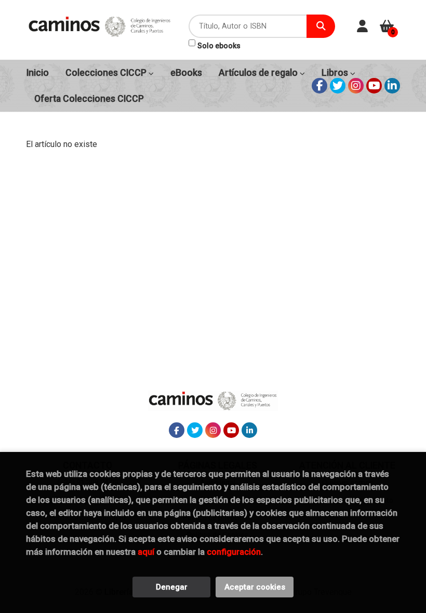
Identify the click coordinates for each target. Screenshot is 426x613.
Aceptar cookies (254, 587)
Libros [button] (336, 73)
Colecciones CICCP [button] (107, 73)
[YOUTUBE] (374, 86)
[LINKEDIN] (392, 86)
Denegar (172, 587)
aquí (146, 552)
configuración (234, 552)
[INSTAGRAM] (356, 86)
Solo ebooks (219, 46)
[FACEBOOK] (319, 86)
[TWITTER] (337, 86)
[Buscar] (321, 26)
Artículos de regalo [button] (259, 73)
